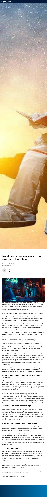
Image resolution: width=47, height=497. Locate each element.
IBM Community (24, 476)
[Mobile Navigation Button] (44, 2)
